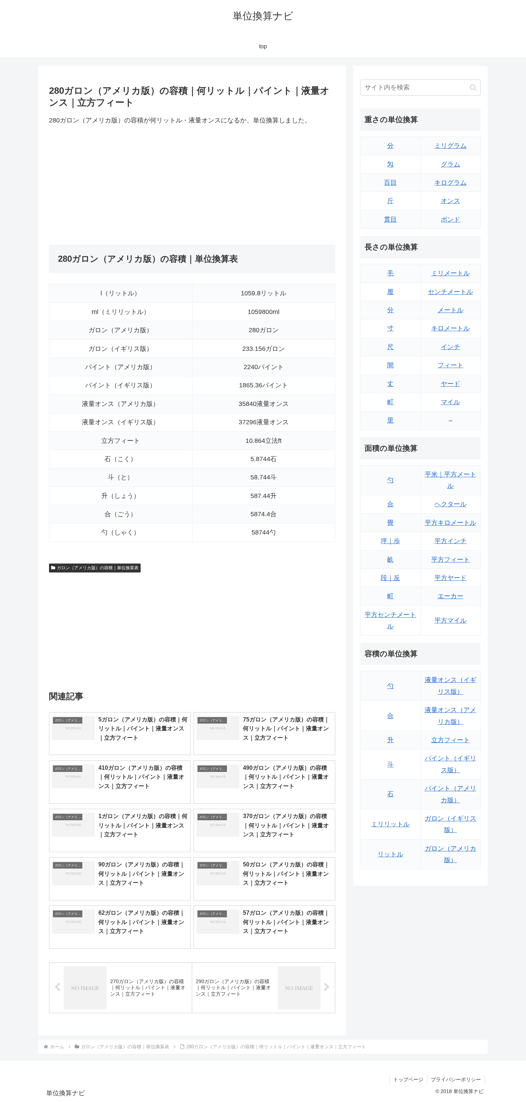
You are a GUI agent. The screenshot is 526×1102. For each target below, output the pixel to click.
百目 (390, 182)
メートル (450, 310)
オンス (450, 200)
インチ (450, 347)
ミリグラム (450, 145)
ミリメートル (450, 273)
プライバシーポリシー (456, 1079)
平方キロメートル (450, 522)
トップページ (408, 1079)
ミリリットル (390, 824)
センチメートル (450, 291)
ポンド (450, 219)
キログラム (450, 182)
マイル (450, 402)
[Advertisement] (120, 185)
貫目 (390, 219)
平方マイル (450, 620)
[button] (473, 87)
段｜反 (390, 577)
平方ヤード (450, 577)
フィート (450, 365)
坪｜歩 (390, 541)
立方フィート (450, 740)
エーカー (450, 596)
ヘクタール (450, 504)
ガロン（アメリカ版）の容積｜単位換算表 (97, 567)
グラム (450, 164)
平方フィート (450, 559)
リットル (390, 854)
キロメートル (450, 328)
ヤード (450, 383)
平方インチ (450, 541)
